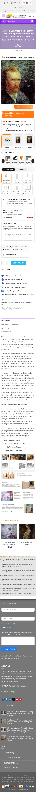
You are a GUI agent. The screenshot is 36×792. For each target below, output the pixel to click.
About (15, 7)
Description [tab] (5, 320)
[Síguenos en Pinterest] (17, 699)
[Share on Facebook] (6, 308)
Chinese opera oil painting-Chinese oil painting (9, 544)
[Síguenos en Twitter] (10, 699)
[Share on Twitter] (10, 308)
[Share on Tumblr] (20, 308)
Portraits (10, 302)
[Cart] (33, 16)
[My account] (30, 16)
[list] (18, 161)
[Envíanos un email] (13, 699)
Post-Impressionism (19, 302)
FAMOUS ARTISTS (15, 40)
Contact (20, 7)
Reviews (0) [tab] (5, 328)
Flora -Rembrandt (26, 542)
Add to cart (18, 263)
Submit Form (9, 649)
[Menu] (3, 15)
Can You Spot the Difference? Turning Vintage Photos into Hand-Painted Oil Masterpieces (20, 713)
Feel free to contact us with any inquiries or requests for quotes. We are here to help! (17, 634)
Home (4, 40)
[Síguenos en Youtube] (20, 699)
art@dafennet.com (19, 686)
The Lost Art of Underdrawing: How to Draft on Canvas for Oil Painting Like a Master (20, 721)
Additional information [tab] (10, 324)
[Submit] (32, 21)
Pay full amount (11, 254)
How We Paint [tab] (6, 332)
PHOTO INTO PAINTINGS (13, 758)
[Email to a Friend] (13, 308)
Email (3, 615)
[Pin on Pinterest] (17, 308)
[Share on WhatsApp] (3, 308)
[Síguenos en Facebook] (3, 699)
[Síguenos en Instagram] (6, 699)
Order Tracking (9, 753)
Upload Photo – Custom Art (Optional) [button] (14, 114)
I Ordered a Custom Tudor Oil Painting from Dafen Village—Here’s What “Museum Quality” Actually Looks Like (20, 730)
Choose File (7, 627)
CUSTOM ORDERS (11, 763)
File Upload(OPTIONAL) (8, 624)
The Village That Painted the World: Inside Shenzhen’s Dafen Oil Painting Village (20, 738)
